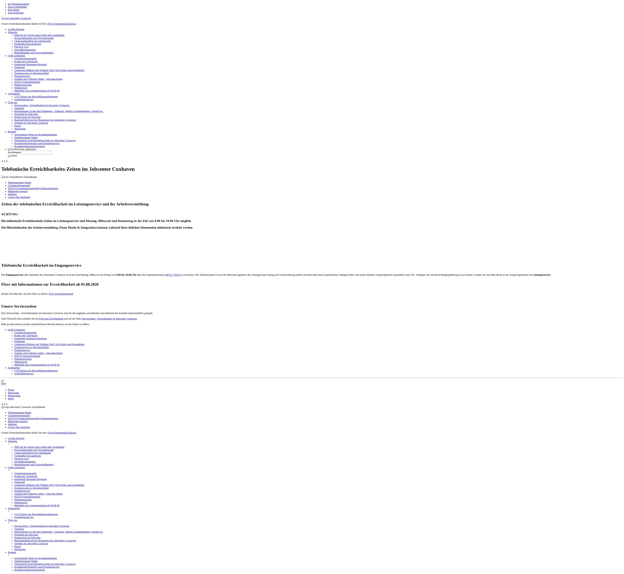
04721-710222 (173, 274)
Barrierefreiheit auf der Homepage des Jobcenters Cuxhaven (45, 120)
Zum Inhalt (13, 9)
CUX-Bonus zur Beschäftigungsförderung (36, 96)
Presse (17, 125)
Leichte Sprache (16, 29)
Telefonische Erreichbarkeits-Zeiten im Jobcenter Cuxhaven (45, 140)
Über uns (12, 102)
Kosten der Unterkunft (25, 61)
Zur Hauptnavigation (18, 4)
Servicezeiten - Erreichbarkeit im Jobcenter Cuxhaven (41, 105)
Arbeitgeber (14, 93)
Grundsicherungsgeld (25, 58)
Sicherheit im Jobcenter (26, 114)
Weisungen (20, 128)
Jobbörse (12, 194)
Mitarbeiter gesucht (17, 191)
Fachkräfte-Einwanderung (27, 44)
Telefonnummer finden (26, 137)
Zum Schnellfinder (17, 7)
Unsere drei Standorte (19, 197)
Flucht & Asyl (21, 46)
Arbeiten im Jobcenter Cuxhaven (31, 123)
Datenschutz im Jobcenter (27, 117)
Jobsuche (12, 32)
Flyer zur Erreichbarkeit (61, 293)
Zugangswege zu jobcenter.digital (31, 73)
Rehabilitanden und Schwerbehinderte (33, 52)
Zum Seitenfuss (16, 12)
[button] (22, 149)
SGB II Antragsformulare (27, 82)
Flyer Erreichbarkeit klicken (62, 23)
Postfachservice (22, 76)
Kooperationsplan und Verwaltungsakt (34, 38)
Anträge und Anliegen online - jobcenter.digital (38, 79)
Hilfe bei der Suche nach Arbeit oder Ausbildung (39, 35)
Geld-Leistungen (16, 55)
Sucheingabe (14, 152)
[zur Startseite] (16, 18)
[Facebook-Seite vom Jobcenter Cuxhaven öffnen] (4, 382)
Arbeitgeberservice (24, 99)
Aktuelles (19, 108)
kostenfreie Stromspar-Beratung (30, 64)
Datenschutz (14, 395)
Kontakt (12, 131)
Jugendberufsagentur (25, 49)
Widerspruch (20, 87)
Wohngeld (19, 67)
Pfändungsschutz (23, 85)
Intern (11, 398)
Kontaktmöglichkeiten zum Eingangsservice (36, 143)
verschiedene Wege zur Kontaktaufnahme (35, 134)
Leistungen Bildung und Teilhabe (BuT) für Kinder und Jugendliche (49, 70)
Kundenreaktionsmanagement (29, 146)
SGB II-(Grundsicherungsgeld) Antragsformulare (33, 188)
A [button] (2, 161)
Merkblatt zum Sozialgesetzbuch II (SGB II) (37, 90)
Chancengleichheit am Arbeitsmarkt (32, 41)
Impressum (13, 392)
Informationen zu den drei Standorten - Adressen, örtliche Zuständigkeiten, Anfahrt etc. (58, 111)
